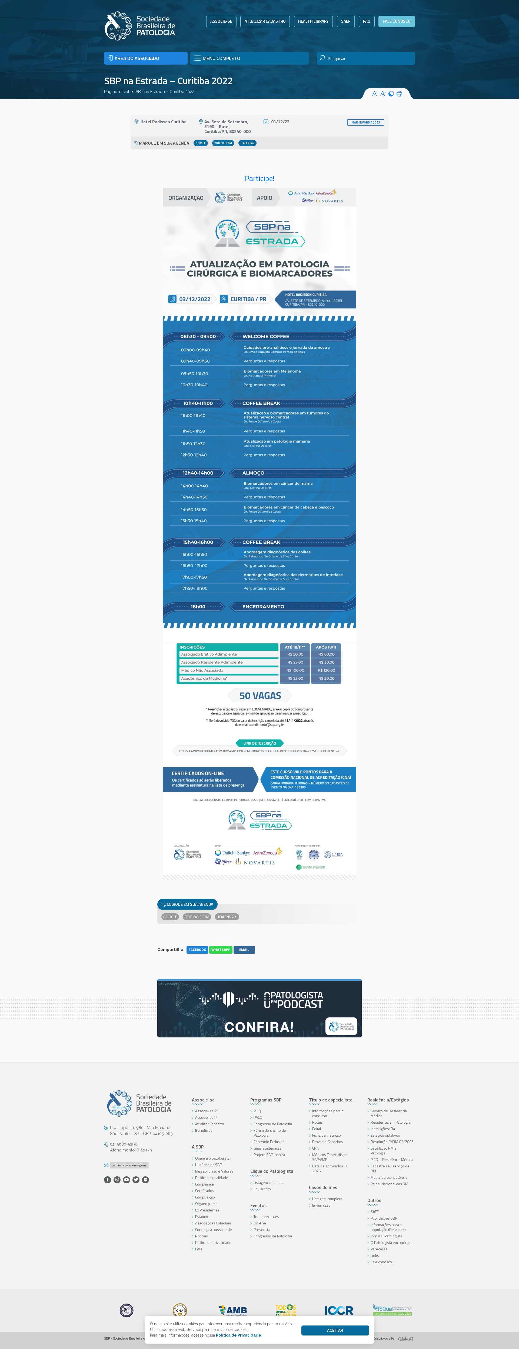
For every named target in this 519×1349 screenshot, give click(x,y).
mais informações (365, 122)
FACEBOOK (197, 949)
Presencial (262, 1229)
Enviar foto (262, 1189)
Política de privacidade (213, 1242)
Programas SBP (266, 1099)
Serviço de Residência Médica (389, 1113)
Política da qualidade (211, 1177)
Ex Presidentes (207, 1210)
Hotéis (317, 1122)
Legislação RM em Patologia (385, 1150)
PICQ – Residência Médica (392, 1159)
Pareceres (379, 1249)
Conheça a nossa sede (213, 1229)
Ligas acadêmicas (267, 1148)
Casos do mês (323, 1187)
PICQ (257, 1111)
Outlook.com (223, 143)
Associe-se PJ (206, 1117)
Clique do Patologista (271, 1171)
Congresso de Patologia (273, 1124)
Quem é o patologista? (213, 1158)
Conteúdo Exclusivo (269, 1141)
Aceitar (335, 1330)
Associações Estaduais (213, 1223)
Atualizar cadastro (265, 21)
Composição (205, 1197)
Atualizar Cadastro (209, 1124)
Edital (316, 1128)
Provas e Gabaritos (327, 1141)
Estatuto (201, 1216)
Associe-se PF (206, 1111)
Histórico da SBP (208, 1164)
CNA (315, 1148)
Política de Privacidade (238, 1335)
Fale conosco (397, 21)
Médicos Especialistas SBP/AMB (330, 1157)
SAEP (346, 21)
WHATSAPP (220, 949)
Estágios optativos (385, 1135)
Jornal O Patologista (386, 1236)
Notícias (201, 1236)
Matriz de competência (389, 1177)
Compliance (204, 1184)
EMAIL (244, 949)
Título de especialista (330, 1099)
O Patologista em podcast (391, 1242)
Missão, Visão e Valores (214, 1171)
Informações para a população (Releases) (388, 1227)
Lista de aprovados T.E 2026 (330, 1168)
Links (375, 1255)
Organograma (206, 1203)
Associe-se (221, 21)
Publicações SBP (384, 1218)
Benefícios (203, 1130)
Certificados (204, 1190)
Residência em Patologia (390, 1122)
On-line (260, 1223)
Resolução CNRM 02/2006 (392, 1141)
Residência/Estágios (388, 1099)
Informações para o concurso (328, 1113)
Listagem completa (269, 1182)
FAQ (366, 21)
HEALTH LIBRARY (313, 21)
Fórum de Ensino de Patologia (270, 1132)
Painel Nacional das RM (389, 1184)
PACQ (258, 1117)
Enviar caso (321, 1205)
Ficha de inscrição (326, 1135)
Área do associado (137, 58)
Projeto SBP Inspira (269, 1154)
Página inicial (116, 91)
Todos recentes (266, 1216)
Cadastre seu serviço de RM (390, 1168)
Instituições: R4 (383, 1128)
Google (201, 143)
